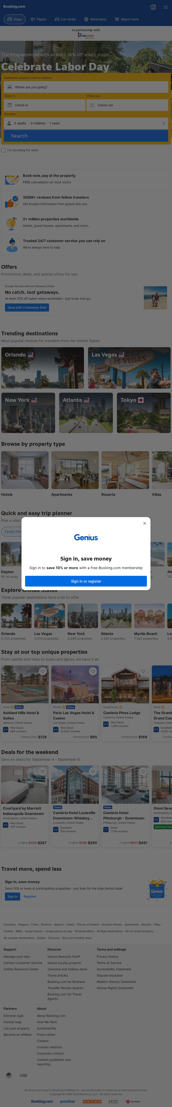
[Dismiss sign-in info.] (145, 523)
